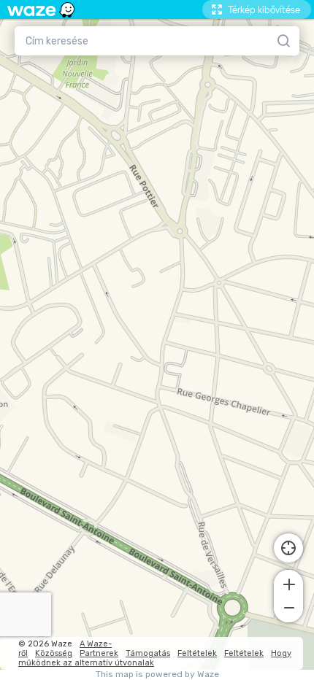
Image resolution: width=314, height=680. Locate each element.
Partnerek (99, 653)
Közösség (53, 653)
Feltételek (197, 653)
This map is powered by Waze (157, 674)
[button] (288, 583)
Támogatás (148, 653)
